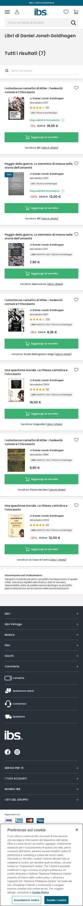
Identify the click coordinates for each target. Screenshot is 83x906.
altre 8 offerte (57, 489)
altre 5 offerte (49, 147)
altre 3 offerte (63, 354)
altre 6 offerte (49, 218)
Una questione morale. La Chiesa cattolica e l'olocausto (36, 372)
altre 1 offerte (55, 284)
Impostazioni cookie (26, 900)
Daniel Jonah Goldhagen (48, 98)
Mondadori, (36, 102)
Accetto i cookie (56, 900)
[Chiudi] (77, 830)
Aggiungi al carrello (44, 137)
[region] (41, 865)
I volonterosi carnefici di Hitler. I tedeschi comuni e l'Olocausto (34, 90)
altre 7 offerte (57, 559)
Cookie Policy (40, 892)
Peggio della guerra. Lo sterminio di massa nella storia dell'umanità (39, 166)
